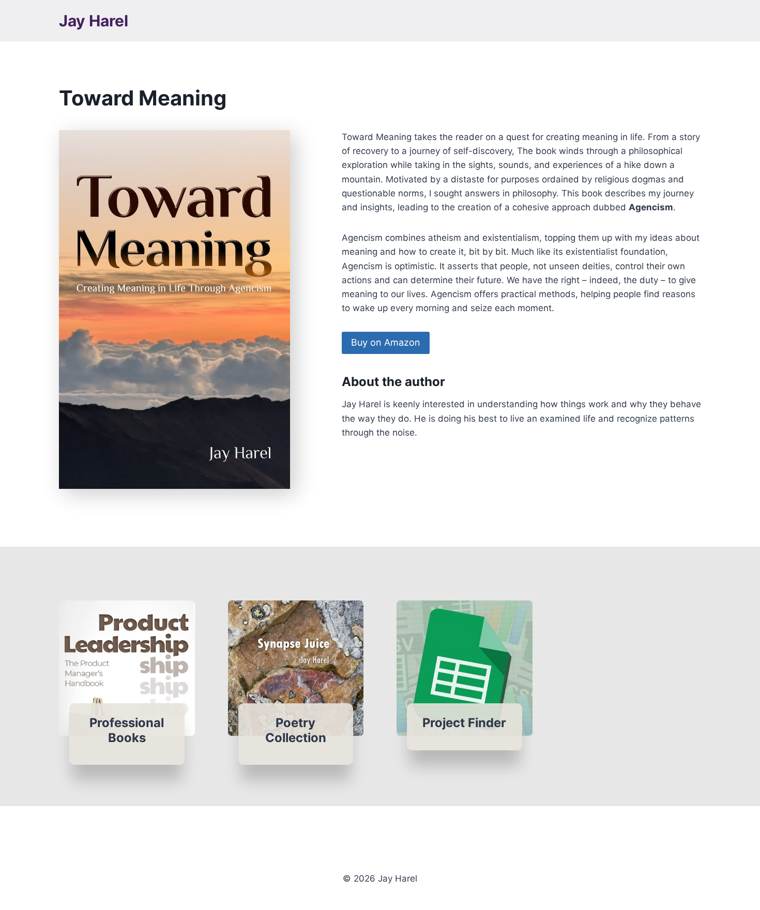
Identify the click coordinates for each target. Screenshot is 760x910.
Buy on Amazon (385, 342)
